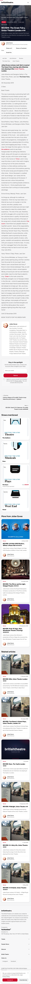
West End (5, 492)
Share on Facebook (21, 48)
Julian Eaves (13, 324)
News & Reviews (11, 15)
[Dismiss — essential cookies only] (28, 973)
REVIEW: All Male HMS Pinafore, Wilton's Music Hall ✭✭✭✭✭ (13, 544)
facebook (13, 961)
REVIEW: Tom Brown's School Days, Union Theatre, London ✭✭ (14, 722)
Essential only (23, 980)
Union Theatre (19, 69)
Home (3, 15)
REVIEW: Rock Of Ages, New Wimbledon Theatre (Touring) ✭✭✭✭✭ (13, 630)
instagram (5, 961)
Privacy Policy (6, 976)
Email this (9, 52)
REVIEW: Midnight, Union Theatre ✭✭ (15, 806)
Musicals (5, 443)
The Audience (6, 438)
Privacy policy (18, 381)
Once (17, 159)
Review (19, 15)
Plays (4, 467)
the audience (5, 149)
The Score (5, 484)
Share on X (9, 48)
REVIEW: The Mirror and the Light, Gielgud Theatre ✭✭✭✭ (14, 585)
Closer (7, 276)
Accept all (10, 980)
